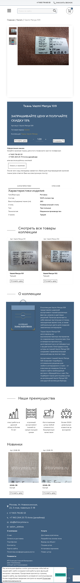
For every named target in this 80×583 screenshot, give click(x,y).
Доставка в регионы (49, 535)
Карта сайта (12, 549)
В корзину (57, 141)
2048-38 (13, 485)
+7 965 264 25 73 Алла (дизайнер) (23, 157)
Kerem (27, 130)
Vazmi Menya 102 (50, 273)
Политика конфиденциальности (20, 552)
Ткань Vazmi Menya (29, 134)
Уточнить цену (21, 141)
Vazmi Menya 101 (17, 273)
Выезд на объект (48, 542)
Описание (56, 186)
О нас (9, 535)
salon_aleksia (17, 527)
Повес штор (46, 552)
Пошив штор (46, 545)
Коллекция (23, 326)
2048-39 (46, 485)
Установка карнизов (49, 549)
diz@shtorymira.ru (19, 522)
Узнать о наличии (17, 166)
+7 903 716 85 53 (43, 3)
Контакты (11, 545)
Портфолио (12, 542)
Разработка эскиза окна (51, 539)
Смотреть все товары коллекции (37, 230)
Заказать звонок (64, 3)
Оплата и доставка (15, 539)
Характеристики (24, 186)
